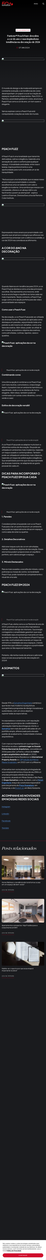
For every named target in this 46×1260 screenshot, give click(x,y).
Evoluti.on (19, 788)
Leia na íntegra (8, 890)
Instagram (6, 806)
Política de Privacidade (14, 1250)
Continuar (23, 1255)
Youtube (5, 828)
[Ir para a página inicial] (7, 4)
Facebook (6, 821)
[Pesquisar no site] (43, 3)
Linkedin (5, 814)
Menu (36, 3)
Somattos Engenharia (23, 703)
